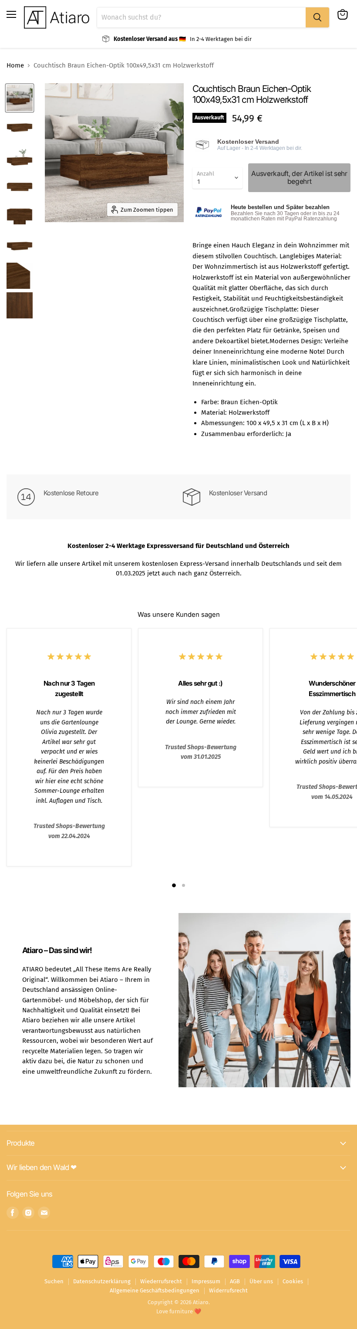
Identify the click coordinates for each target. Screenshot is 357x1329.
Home (15, 65)
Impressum (206, 1281)
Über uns (261, 1281)
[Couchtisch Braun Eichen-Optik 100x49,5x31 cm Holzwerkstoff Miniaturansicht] (20, 98)
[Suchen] (317, 17)
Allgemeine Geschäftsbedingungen (154, 1290)
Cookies (293, 1281)
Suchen (54, 1281)
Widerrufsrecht (228, 1290)
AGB (235, 1281)
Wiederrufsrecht (161, 1281)
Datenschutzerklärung (102, 1281)
